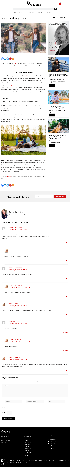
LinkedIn (53, 443)
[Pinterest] (10, 58)
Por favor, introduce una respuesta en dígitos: (13, 408)
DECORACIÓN (40, 12)
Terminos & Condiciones (7, 444)
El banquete (29, 76)
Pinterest (53, 446)
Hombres (28, 448)
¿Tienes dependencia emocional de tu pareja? (56, 107)
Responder (65, 243)
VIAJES (55, 12)
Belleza (27, 450)
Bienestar (28, 442)
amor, (19, 158)
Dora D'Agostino (15, 357)
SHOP (14, 12)
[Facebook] (2, 58)
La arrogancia (10, 85)
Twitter (53, 448)
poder (9, 176)
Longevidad (28, 444)
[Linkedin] (5, 58)
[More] (13, 58)
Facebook (53, 439)
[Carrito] (60, 4)
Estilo (27, 454)
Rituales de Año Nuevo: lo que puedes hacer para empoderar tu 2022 (57, 137)
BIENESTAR (21, 12)
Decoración (29, 452)
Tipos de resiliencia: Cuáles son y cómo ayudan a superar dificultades (58, 75)
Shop (26, 440)
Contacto (3, 442)
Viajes (27, 456)
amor (15, 63)
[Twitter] (7, 58)
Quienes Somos (5, 440)
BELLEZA (31, 12)
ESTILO (48, 12)
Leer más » (52, 85)
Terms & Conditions (6, 446)
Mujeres (27, 446)
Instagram (53, 441)
